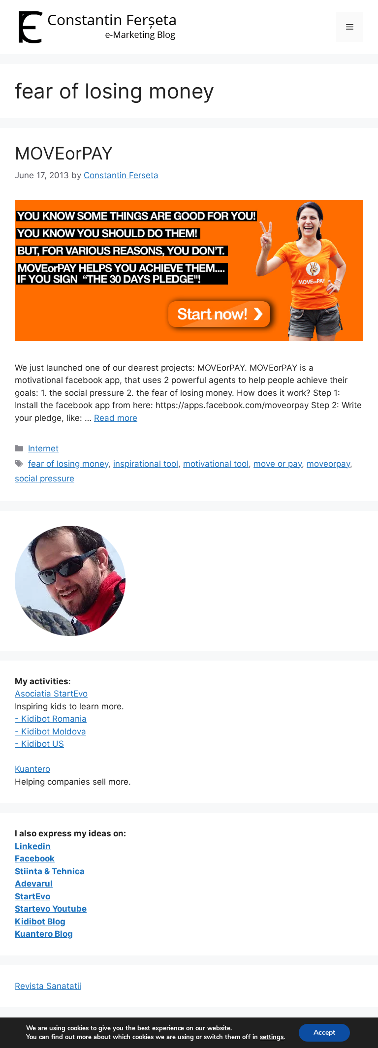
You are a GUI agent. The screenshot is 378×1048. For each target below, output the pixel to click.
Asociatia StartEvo (51, 694)
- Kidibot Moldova (50, 731)
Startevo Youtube (51, 909)
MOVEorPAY (64, 153)
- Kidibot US (39, 744)
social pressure (44, 478)
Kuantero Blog (44, 934)
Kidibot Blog (40, 921)
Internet (43, 448)
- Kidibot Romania (51, 719)
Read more (115, 418)
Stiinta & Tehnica (50, 871)
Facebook (35, 858)
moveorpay (328, 464)
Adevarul (34, 884)
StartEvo (32, 896)
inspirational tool (145, 464)
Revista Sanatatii (48, 986)
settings (272, 1037)
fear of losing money (68, 464)
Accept (324, 1032)
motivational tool (216, 464)
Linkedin (33, 846)
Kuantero (32, 769)
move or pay (277, 464)
